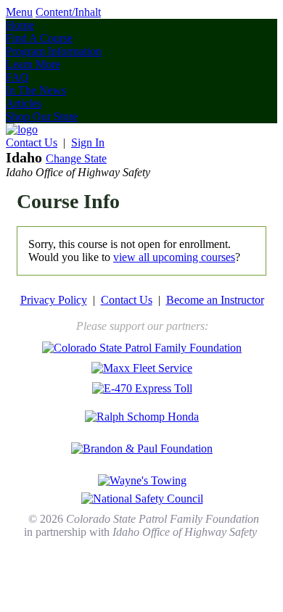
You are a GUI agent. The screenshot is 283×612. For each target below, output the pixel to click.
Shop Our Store (42, 116)
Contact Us (31, 142)
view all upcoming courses (174, 257)
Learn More (33, 64)
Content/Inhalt (68, 12)
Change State (76, 158)
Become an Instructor (215, 300)
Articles (23, 103)
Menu (19, 12)
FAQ (17, 77)
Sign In (87, 142)
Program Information (54, 51)
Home (20, 25)
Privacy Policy (53, 300)
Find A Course (39, 38)
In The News (36, 90)
